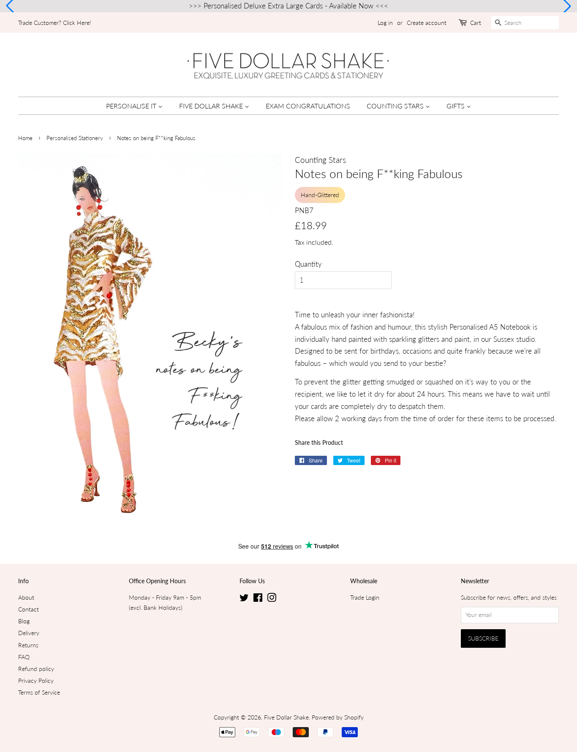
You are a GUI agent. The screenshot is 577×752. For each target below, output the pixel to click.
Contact (28, 609)
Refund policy (36, 668)
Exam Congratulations (308, 106)
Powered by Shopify (338, 717)
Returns (28, 645)
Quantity (308, 264)
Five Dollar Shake (212, 106)
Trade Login (364, 597)
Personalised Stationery (74, 138)
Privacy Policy (36, 680)
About (26, 597)
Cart (475, 22)
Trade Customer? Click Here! (54, 22)
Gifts (456, 106)
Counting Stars (396, 106)
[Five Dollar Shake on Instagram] (271, 599)
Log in (385, 22)
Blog (24, 621)
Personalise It (132, 106)
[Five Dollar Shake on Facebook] (258, 599)
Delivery (28, 632)
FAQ (24, 656)
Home (25, 138)
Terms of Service (39, 692)
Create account (426, 22)
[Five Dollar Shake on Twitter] (244, 599)
